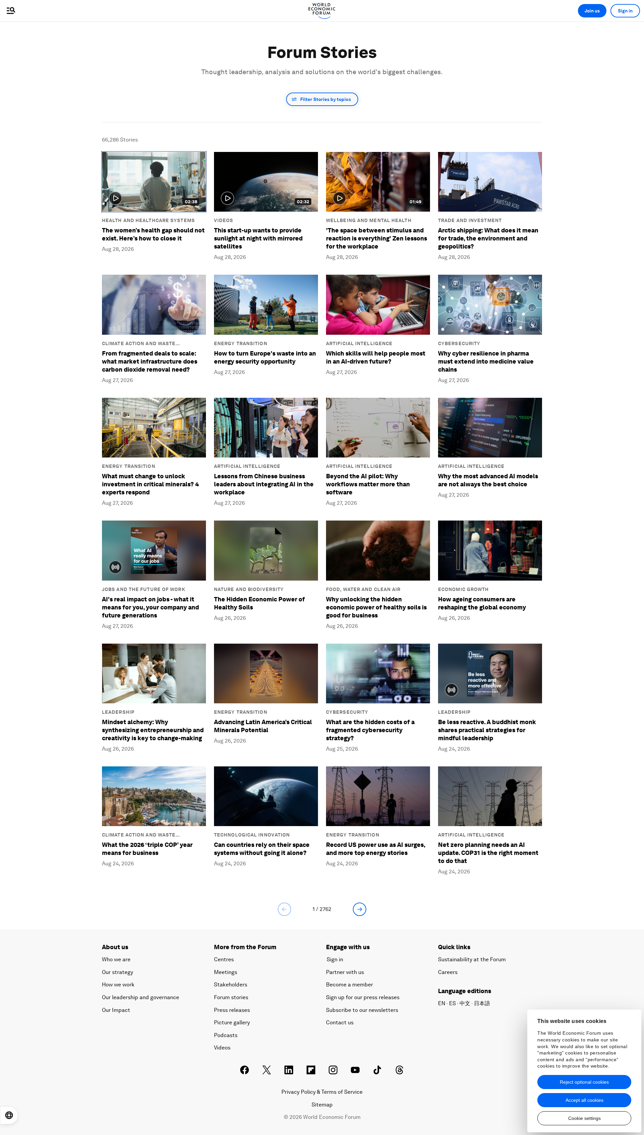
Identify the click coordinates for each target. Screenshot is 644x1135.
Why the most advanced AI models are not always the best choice (488, 480)
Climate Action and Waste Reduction (138, 344)
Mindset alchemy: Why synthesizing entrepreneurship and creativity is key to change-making (153, 730)
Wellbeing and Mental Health (369, 220)
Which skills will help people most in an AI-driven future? (375, 357)
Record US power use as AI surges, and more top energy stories (375, 848)
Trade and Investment (470, 220)
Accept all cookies (584, 1100)
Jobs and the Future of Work (143, 589)
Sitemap (322, 1104)
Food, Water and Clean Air (363, 589)
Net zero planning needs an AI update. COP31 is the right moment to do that (488, 852)
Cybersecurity (459, 343)
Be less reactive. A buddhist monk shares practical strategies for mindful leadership (487, 730)
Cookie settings (584, 1118)
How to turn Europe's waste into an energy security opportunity (265, 357)
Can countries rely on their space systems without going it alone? (262, 848)
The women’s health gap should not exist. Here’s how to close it (153, 234)
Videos (223, 220)
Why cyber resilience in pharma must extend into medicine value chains (486, 361)
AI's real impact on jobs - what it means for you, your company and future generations (150, 607)
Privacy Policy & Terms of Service (322, 1092)
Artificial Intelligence (359, 343)
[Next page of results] (359, 909)
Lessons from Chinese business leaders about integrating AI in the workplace (264, 484)
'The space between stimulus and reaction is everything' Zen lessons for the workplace (376, 238)
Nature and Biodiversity (249, 589)
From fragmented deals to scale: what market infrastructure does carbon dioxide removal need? (149, 361)
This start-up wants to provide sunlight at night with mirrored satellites (258, 238)
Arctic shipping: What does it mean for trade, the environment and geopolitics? (488, 238)
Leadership (118, 712)
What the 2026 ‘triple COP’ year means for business (147, 848)
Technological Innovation (252, 834)
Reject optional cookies (584, 1082)
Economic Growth (463, 589)
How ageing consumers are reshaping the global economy (482, 603)
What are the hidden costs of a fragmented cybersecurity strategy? (370, 730)
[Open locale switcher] (9, 1115)
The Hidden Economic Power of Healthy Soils (259, 603)
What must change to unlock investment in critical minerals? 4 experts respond (151, 484)
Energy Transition (240, 343)
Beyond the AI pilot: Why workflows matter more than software (368, 484)
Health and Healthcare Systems (148, 220)
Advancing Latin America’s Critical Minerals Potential (263, 726)
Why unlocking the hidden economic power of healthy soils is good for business (376, 607)
